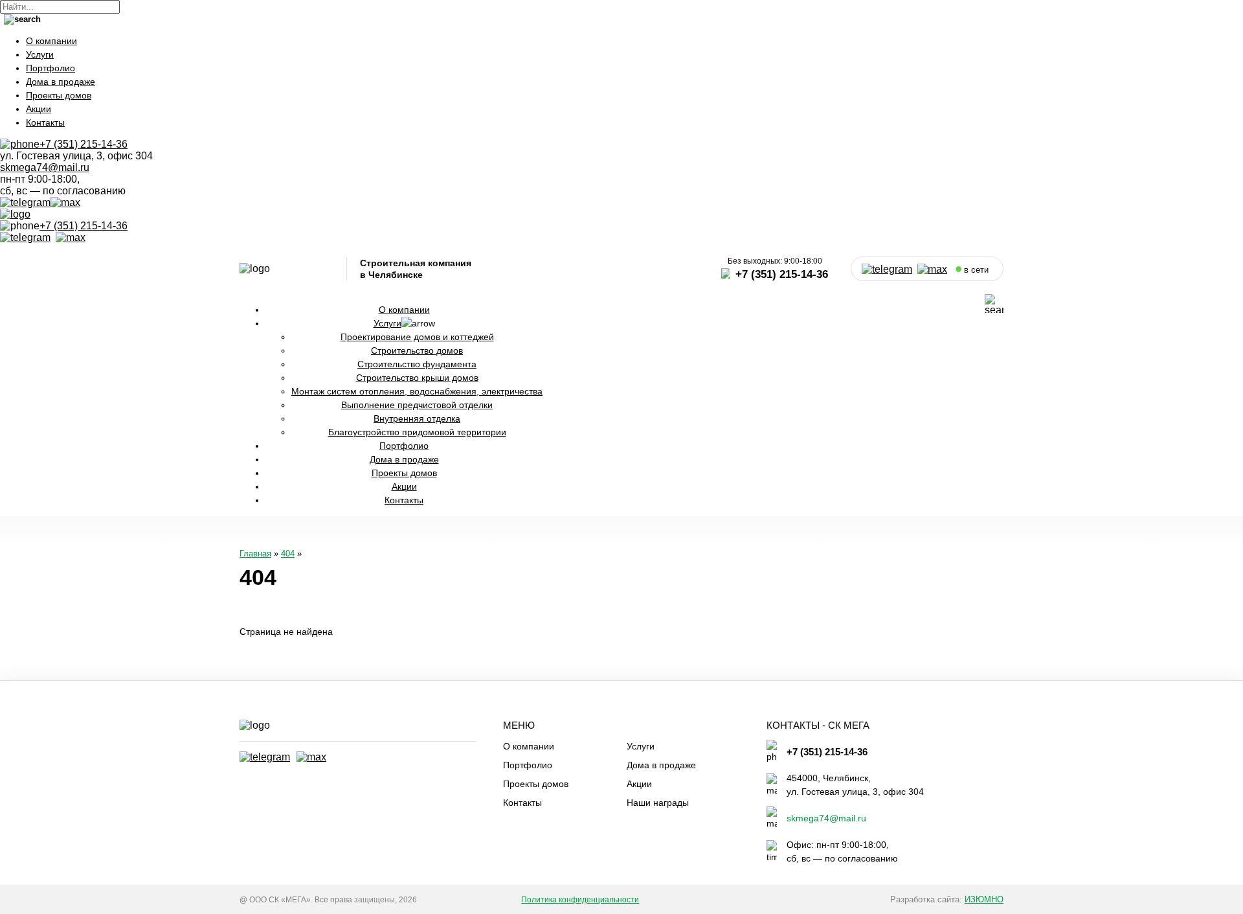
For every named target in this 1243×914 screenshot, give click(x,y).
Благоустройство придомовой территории (417, 432)
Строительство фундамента (416, 364)
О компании (51, 41)
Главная (255, 553)
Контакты (45, 122)
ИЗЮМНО (984, 899)
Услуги (40, 54)
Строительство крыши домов (417, 377)
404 (288, 553)
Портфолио (50, 68)
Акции (38, 109)
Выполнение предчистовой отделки (417, 405)
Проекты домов (58, 95)
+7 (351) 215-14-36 (83, 225)
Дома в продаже (60, 81)
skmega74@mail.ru (44, 167)
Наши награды (658, 802)
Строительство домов (417, 350)
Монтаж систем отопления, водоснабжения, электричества (417, 391)
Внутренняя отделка (417, 418)
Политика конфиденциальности (580, 899)
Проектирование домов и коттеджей (417, 337)
